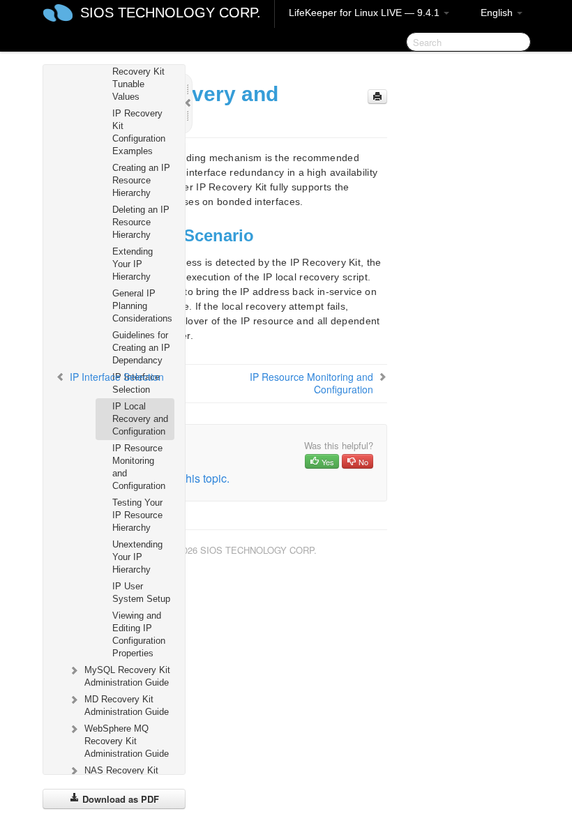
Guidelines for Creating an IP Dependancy (141, 347)
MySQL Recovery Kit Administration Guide (127, 676)
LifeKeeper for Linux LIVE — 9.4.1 (365, 12)
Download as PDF (119, 799)
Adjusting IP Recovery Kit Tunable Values (138, 78)
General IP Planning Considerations (142, 306)
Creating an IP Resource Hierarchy (141, 180)
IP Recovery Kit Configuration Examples (138, 132)
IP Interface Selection (136, 383)
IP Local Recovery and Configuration (140, 419)
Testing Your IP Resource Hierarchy (137, 515)
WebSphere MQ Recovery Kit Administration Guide (126, 741)
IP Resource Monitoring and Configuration (138, 467)
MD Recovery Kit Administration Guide (126, 705)
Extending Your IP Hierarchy (132, 264)
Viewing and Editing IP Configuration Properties (138, 634)
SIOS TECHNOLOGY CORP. (170, 12)
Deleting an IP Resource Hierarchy (141, 222)
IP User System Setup (141, 592)
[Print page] (377, 96)
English (498, 12)
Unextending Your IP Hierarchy (137, 557)
